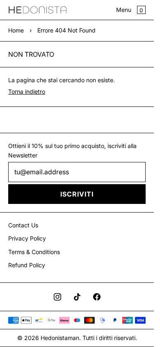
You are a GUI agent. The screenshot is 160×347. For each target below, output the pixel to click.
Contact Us (23, 225)
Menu (123, 9)
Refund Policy (26, 264)
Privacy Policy (27, 238)
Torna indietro (26, 91)
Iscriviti (77, 194)
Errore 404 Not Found (66, 30)
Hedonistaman (60, 337)
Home (16, 30)
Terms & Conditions (34, 251)
